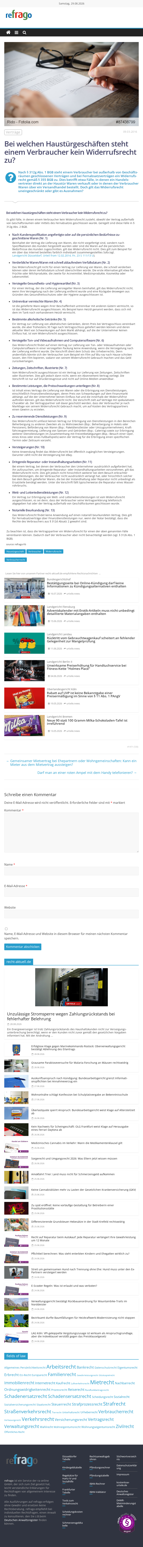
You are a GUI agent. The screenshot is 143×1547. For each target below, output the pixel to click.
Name (9, 864)
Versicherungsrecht (71, 1419)
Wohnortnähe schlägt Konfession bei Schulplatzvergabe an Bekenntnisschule (79, 1094)
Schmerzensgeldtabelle (72, 1524)
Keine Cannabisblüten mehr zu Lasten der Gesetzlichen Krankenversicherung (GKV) (83, 1189)
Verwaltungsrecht (21, 1426)
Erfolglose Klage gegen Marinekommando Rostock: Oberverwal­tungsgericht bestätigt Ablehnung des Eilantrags (78, 1047)
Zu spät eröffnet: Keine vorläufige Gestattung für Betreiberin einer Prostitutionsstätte (72, 1206)
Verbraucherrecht (16, 559)
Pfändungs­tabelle (99, 1475)
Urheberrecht (89, 1412)
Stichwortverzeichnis (126, 1458)
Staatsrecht (43, 1404)
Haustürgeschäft (15, 551)
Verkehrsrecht (38, 1419)
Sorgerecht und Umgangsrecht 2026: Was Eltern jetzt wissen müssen (74, 1158)
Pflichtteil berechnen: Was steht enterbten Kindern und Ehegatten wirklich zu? (80, 1253)
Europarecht (39, 1375)
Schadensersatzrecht (69, 1396)
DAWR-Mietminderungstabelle (126, 1503)
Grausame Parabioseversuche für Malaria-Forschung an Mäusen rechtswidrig (79, 1062)
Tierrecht (56, 1412)
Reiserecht (76, 1389)
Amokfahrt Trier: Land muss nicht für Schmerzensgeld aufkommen (73, 1174)
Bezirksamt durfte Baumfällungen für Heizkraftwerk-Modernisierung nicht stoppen (83, 1317)
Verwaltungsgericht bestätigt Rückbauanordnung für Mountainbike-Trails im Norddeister (79, 1302)
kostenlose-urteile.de (123, 1484)
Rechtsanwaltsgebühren (100, 1458)
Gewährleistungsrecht (87, 1375)
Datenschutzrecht (106, 1367)
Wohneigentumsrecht (67, 1427)
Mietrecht (102, 1382)
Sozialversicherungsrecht (20, 1404)
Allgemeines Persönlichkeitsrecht (25, 1367)
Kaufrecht (63, 1383)
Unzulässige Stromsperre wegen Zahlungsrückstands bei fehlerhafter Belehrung (61, 1016)
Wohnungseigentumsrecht (98, 1427)
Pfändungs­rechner (100, 1467)
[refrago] (8, 32)
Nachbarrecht (125, 1383)
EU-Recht (25, 1375)
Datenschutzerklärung (127, 1467)
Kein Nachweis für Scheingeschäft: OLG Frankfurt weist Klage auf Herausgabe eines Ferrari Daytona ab (79, 1128)
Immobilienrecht (19, 1382)
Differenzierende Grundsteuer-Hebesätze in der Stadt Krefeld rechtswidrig (78, 1221)
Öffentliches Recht (14, 1432)
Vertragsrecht (101, 1419)
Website (10, 907)
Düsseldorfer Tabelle (69, 1458)
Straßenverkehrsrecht (27, 1411)
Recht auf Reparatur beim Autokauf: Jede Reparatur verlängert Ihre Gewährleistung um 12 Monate (83, 1238)
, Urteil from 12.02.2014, (53, 255)
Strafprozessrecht (87, 1404)
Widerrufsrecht (53, 551)
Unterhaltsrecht (71, 1412)
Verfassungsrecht (12, 1420)
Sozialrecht (122, 1397)
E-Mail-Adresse (15, 886)
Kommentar (14, 810)
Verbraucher (34, 551)
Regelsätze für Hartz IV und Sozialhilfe (70, 1478)
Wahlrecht (46, 1427)
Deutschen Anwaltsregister (21, 1520)
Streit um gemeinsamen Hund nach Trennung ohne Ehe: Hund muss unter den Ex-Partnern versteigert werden (83, 1270)
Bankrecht (85, 1367)
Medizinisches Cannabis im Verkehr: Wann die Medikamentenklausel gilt (76, 1143)
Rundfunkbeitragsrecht (97, 1389)
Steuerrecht (61, 1404)
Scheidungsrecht (102, 1397)
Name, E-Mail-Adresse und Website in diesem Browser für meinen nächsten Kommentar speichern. (66, 936)
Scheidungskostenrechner (72, 1513)
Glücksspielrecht (107, 1375)
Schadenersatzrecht (25, 1396)
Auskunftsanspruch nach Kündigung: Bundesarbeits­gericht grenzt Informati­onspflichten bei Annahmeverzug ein (79, 1079)
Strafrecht (114, 1403)
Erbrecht (11, 1374)
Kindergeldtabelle (72, 1467)
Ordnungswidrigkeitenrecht (27, 1389)
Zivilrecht (125, 1426)
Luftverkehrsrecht (80, 1383)
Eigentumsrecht (127, 1367)
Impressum (123, 1474)
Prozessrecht (59, 1390)
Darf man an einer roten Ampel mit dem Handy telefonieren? (87, 772)
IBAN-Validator (98, 1492)
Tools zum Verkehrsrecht (70, 1502)
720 (136, 746)
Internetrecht (45, 1383)
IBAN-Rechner (97, 1483)
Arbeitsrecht (61, 1366)
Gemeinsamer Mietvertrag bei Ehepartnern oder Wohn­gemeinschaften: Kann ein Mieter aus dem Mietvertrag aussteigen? (71, 762)
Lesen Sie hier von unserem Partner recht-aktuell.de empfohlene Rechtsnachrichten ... (53, 573)
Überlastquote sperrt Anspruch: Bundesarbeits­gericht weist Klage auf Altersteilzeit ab (83, 1111)
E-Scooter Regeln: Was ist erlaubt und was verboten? (64, 1285)
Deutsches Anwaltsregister (125, 1493)
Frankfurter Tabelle (68, 1491)
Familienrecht (62, 1374)
